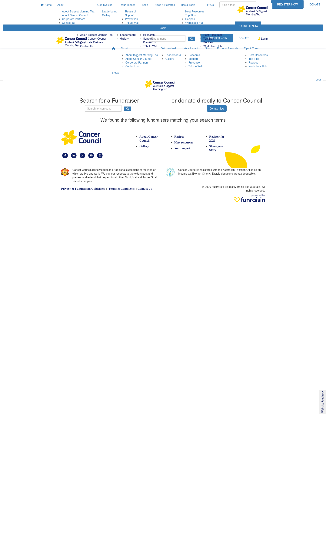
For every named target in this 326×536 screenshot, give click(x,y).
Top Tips (208, 38)
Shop (163, 26)
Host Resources (212, 35)
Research (149, 35)
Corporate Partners (91, 42)
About (78, 26)
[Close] (1, 80)
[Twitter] (82, 155)
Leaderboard (128, 35)
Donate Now (216, 108)
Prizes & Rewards (182, 26)
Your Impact (145, 26)
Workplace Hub (212, 46)
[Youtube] (91, 155)
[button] (322, 402)
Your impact (182, 148)
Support (148, 38)
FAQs (228, 26)
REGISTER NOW (248, 26)
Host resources (183, 142)
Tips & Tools (206, 26)
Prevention (149, 42)
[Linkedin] (74, 155)
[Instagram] (100, 155)
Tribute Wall (150, 46)
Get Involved (123, 26)
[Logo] (253, 10)
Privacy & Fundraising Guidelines (83, 188)
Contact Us (86, 46)
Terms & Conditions (121, 188)
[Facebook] (65, 155)
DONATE (269, 26)
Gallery (124, 38)
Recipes (208, 42)
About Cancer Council (93, 38)
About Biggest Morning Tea (96, 35)
